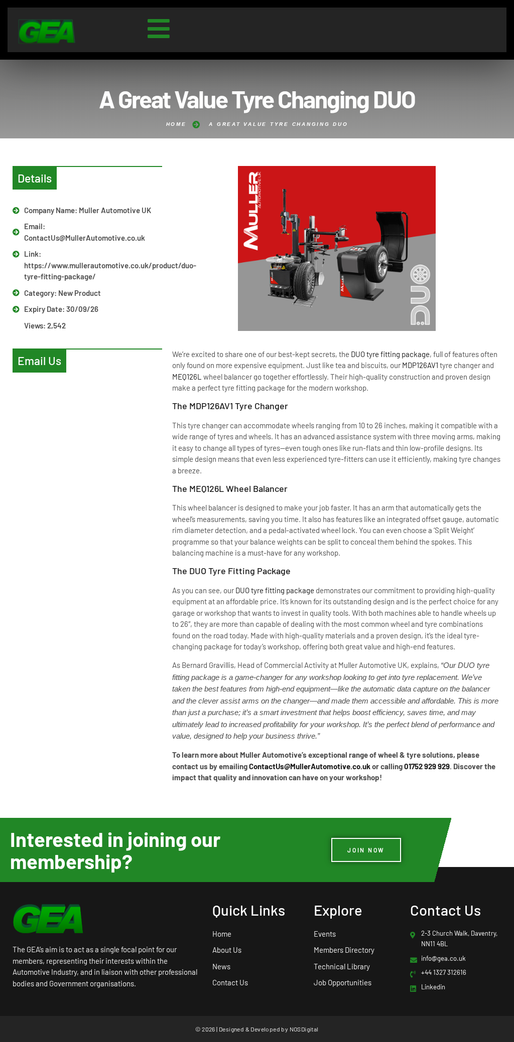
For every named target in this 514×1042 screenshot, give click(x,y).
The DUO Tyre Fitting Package (231, 570)
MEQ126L (187, 376)
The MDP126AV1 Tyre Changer (230, 405)
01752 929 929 (427, 766)
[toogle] (158, 28)
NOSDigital (304, 1028)
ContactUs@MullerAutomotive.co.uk (309, 766)
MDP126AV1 (420, 365)
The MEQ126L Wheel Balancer (230, 488)
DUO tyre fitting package (390, 354)
